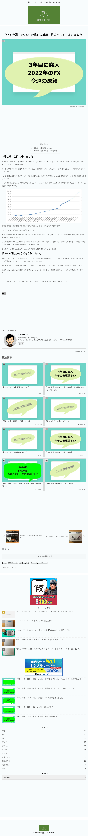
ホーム (4, 563)
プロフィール (13, 563)
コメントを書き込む (44, 556)
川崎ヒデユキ (23, 335)
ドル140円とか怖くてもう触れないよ (44, 151)
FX (5, 293)
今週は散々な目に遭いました (42, 148)
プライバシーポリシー (39, 563)
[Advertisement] (44, 124)
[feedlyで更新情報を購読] (19, 343)
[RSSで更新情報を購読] (22, 343)
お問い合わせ (24, 563)
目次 (41, 144)
